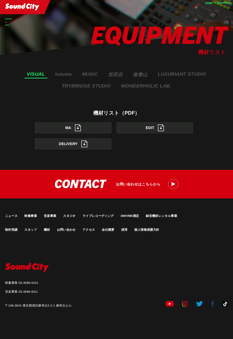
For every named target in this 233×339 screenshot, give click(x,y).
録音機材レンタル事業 (161, 216)
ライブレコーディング (98, 216)
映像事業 (30, 216)
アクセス (89, 229)
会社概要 (108, 229)
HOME (208, 3)
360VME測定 (130, 216)
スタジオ (69, 216)
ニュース (11, 216)
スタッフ (30, 229)
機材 (47, 229)
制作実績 (11, 229)
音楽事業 (50, 216)
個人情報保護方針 (146, 229)
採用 (124, 229)
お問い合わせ (66, 229)
